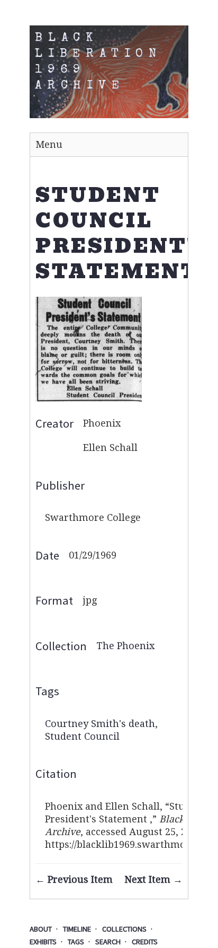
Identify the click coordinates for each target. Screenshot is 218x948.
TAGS (76, 941)
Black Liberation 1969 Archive (98, 62)
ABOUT (41, 929)
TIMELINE (77, 929)
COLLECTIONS (124, 929)
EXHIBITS (43, 941)
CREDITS (145, 941)
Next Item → (153, 879)
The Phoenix (125, 645)
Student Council (82, 736)
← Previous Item (74, 879)
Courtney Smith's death (100, 723)
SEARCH (108, 941)
